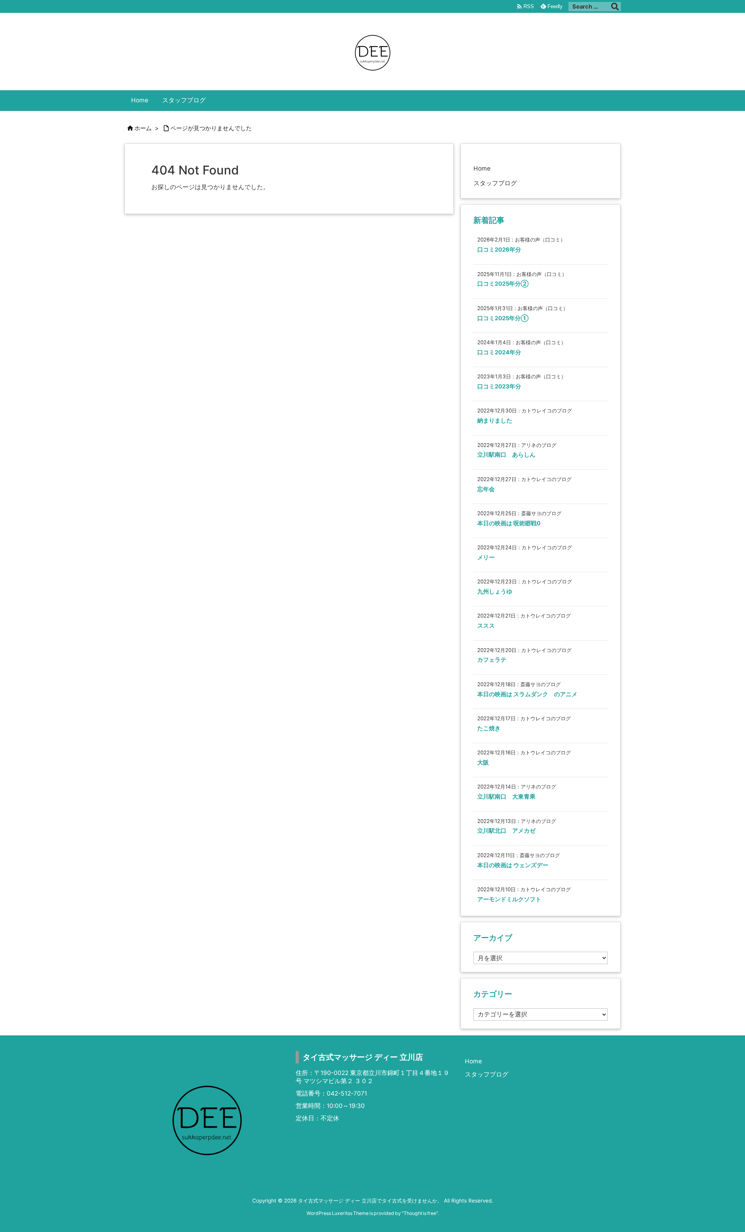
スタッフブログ (495, 183)
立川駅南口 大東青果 (506, 796)
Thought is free (420, 1213)
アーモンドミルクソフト (509, 899)
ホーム (143, 128)
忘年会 (486, 489)
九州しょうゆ (494, 591)
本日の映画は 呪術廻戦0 (509, 523)
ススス (486, 625)
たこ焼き (489, 728)
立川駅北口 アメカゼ (506, 830)
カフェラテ (491, 659)
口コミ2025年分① (502, 318)
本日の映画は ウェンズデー (512, 865)
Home (481, 168)
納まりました (494, 420)
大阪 (483, 762)
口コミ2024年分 (499, 352)
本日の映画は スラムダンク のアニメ (527, 694)
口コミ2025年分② (502, 283)
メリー (486, 557)
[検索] (615, 6)
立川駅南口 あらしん (506, 454)
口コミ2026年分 (499, 249)
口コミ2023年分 (499, 386)
